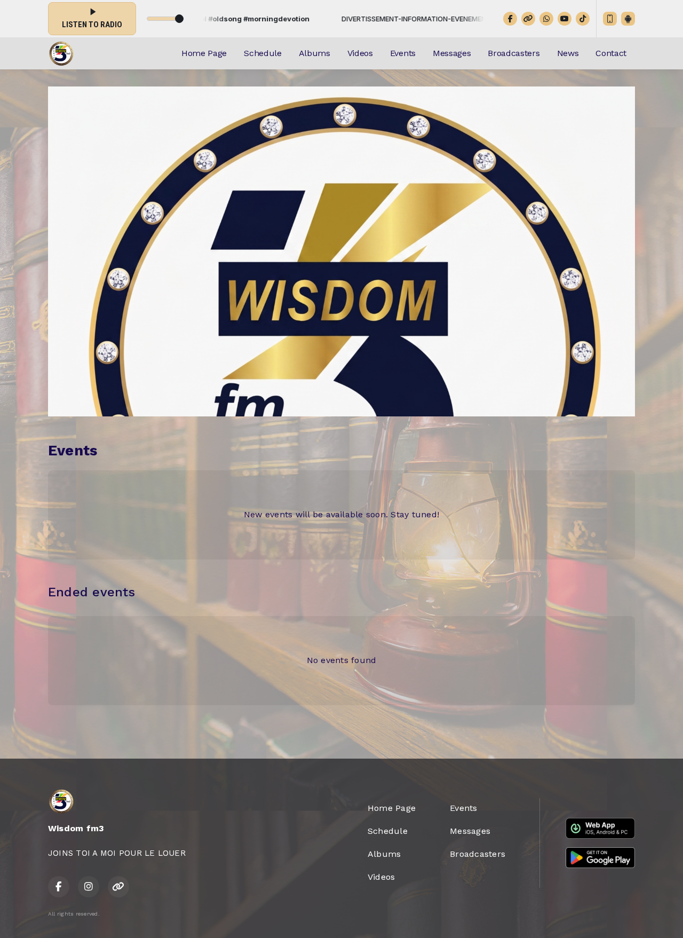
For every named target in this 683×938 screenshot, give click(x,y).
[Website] (528, 19)
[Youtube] (564, 19)
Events (403, 53)
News (568, 53)
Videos (360, 53)
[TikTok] (583, 19)
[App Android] (628, 19)
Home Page (204, 53)
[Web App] (610, 19)
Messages (452, 53)
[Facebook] (510, 19)
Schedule (262, 53)
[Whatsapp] (546, 19)
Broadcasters (513, 53)
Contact (610, 53)
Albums (314, 53)
